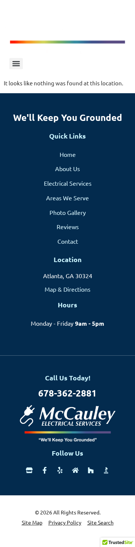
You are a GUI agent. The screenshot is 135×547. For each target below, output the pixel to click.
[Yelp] (60, 470)
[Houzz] (90, 470)
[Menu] (16, 63)
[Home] (75, 470)
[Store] (29, 470)
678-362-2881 (67, 393)
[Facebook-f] (44, 470)
